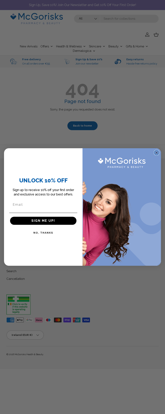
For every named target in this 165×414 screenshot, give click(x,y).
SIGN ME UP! (43, 221)
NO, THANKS (43, 232)
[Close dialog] (156, 152)
